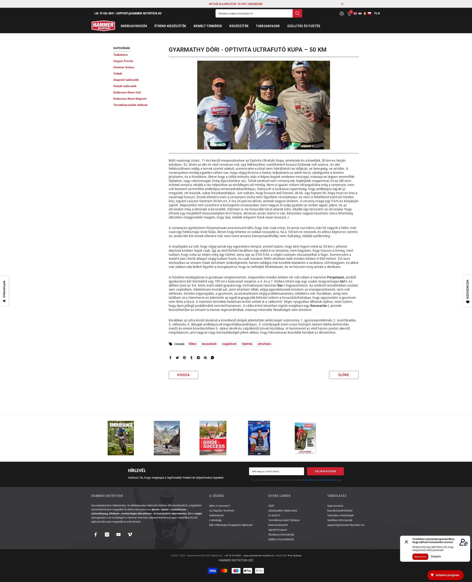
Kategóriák (121, 48)
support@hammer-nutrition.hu (258, 555)
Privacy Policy (308, 480)
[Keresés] (259, 13)
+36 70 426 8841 (233, 555)
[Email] (205, 357)
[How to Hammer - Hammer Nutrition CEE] (305, 438)
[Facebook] (170, 357)
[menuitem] (138, 55)
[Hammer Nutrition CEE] (120, 438)
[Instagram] (107, 534)
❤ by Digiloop (294, 555)
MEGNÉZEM (255, 3)
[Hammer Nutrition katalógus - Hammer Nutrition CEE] (167, 438)
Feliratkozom (325, 471)
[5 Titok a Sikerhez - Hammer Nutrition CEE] (259, 438)
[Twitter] (177, 357)
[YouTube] (118, 534)
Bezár (342, 4)
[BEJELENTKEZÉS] (342, 13)
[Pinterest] (184, 357)
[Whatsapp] (212, 357)
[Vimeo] (130, 534)
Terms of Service (328, 480)
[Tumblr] (191, 357)
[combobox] (254, 13)
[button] (354, 13)
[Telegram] (198, 357)
